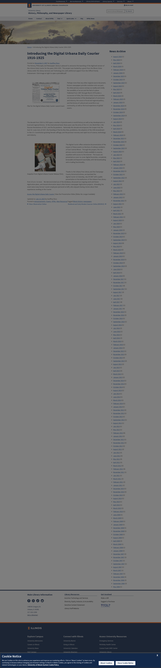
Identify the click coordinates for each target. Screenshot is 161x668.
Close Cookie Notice (125, 663)
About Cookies (106, 663)
